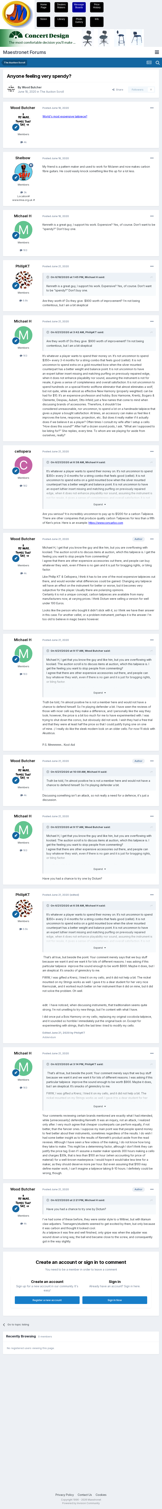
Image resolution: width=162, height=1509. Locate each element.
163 (24, 250)
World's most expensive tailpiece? (64, 116)
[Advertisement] (19, 1418)
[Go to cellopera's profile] (23, 465)
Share (118, 89)
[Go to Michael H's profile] (23, 230)
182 (24, 485)
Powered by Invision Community (81, 1503)
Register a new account (47, 1300)
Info (97, 19)
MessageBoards (79, 6)
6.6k (25, 300)
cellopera (23, 451)
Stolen (43, 19)
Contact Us (85, 1494)
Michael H (22, 216)
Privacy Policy (65, 1494)
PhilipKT (23, 266)
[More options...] (152, 108)
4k (25, 142)
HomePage (43, 6)
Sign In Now (115, 1300)
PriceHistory (97, 6)
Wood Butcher (32, 87)
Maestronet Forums (24, 52)
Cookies (101, 1494)
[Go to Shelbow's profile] (23, 172)
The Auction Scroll (52, 91)
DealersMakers (61, 6)
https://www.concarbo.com (106, 522)
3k (25, 192)
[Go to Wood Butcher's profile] (11, 89)
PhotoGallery (79, 20)
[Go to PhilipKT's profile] (23, 280)
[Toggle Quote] (48, 277)
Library (61, 19)
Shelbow (22, 158)
